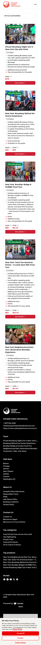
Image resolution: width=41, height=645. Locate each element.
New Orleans (8, 471)
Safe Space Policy (10, 499)
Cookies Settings (20, 642)
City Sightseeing (9, 537)
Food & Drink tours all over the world (17, 534)
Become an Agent (10, 519)
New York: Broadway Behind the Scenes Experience (20, 562)
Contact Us (7, 517)
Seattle (6, 474)
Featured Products (10, 542)
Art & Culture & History (12, 545)
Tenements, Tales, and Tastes (14, 451)
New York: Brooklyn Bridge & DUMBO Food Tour (20, 565)
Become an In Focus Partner (14, 522)
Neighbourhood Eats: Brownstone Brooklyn (20, 448)
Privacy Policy (8, 504)
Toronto (6, 476)
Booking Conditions (11, 502)
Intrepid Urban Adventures (13, 491)
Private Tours (8, 539)
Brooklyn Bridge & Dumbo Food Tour (17, 446)
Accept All (20, 633)
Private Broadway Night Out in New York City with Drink (20, 441)
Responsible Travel (10, 494)
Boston (6, 463)
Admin (21, 606)
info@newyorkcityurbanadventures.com (19, 426)
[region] (20, 631)
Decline (20, 638)
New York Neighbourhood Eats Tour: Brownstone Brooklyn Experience (20, 557)
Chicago (6, 466)
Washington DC (9, 479)
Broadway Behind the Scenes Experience (19, 443)
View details (19, 83)
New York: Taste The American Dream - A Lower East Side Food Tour (20, 560)
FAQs (5, 497)
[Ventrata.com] (18, 603)
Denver (6, 469)
